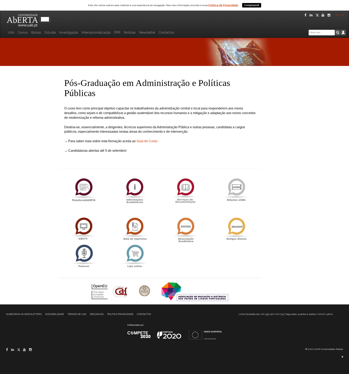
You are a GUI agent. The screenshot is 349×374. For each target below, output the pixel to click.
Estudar (50, 32)
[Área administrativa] (342, 357)
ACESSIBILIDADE (54, 314)
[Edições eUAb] (236, 190)
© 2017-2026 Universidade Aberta (324, 349)
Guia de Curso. (147, 141)
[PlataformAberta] (83, 190)
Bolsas (36, 32)
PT (337, 15)
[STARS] (145, 291)
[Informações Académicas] (134, 190)
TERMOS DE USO (76, 314)
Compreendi (251, 5)
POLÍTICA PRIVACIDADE (120, 314)
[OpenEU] (100, 291)
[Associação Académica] (185, 229)
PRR (117, 32)
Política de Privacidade (223, 5)
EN (343, 15)
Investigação (68, 32)
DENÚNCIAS (97, 314)
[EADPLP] (194, 291)
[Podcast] (83, 256)
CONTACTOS (144, 314)
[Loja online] (134, 256)
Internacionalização (96, 32)
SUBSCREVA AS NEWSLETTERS (24, 314)
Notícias (130, 32)
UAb (11, 32)
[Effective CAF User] (121, 291)
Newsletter (147, 32)
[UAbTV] (83, 229)
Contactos (166, 32)
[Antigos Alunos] (236, 229)
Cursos (23, 32)
